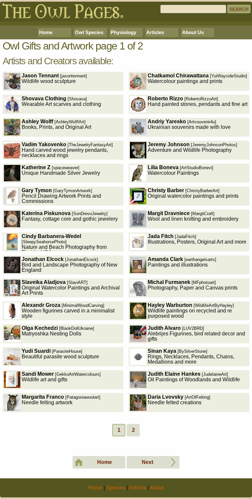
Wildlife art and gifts (61, 376)
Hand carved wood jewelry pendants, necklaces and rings (67, 150)
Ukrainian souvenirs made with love (189, 124)
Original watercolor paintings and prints (193, 193)
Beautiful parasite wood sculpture (60, 353)
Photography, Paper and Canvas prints (193, 284)
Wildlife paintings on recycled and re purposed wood (191, 310)
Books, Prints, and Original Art (56, 124)
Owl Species (89, 32)
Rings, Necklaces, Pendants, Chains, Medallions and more (191, 356)
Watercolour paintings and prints (197, 78)
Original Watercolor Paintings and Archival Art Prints (71, 287)
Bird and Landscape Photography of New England (69, 264)
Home (45, 32)
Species (115, 487)
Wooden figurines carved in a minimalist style (68, 310)
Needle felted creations (179, 399)
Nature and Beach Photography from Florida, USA (64, 242)
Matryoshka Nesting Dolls (58, 330)
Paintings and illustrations (182, 262)
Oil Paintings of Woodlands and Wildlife (194, 376)
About (157, 487)
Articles (155, 32)
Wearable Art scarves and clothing (61, 101)
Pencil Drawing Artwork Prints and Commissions (61, 196)
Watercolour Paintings (180, 170)
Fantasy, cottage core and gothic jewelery (70, 216)
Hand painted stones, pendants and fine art (197, 101)
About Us (193, 32)
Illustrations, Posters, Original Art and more (197, 239)
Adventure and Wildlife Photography (192, 147)
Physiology (123, 32)
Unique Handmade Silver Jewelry (61, 170)
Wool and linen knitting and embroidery (193, 216)
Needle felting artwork (61, 399)
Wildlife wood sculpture (54, 78)
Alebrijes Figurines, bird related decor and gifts (196, 333)
